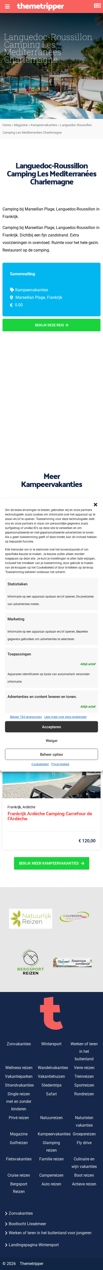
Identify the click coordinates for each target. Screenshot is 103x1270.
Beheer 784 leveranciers (26, 717)
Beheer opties (51, 754)
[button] (95, 504)
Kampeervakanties (44, 125)
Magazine (21, 125)
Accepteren (51, 726)
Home (6, 125)
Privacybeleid (60, 764)
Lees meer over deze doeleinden (65, 717)
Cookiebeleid (40, 764)
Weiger (52, 740)
